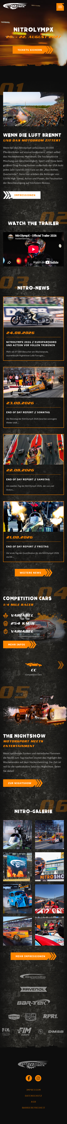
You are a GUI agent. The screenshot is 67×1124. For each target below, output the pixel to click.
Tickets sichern (30, 49)
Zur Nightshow (19, 783)
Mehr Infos (16, 644)
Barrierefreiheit (33, 1107)
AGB (33, 1101)
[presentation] (61, 665)
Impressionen (25, 195)
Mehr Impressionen (30, 956)
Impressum (33, 1089)
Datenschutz (33, 1095)
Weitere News (30, 572)
